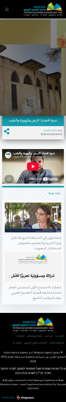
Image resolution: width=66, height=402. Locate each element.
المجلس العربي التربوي (35, 343)
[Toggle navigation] (6, 9)
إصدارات (20, 336)
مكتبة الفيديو (50, 130)
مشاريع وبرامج (34, 336)
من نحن (49, 336)
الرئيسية (59, 336)
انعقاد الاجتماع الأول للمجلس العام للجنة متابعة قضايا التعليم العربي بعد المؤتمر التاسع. (35, 292)
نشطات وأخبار (57, 343)
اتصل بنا (17, 343)
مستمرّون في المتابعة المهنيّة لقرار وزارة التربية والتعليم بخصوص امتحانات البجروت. (36, 243)
